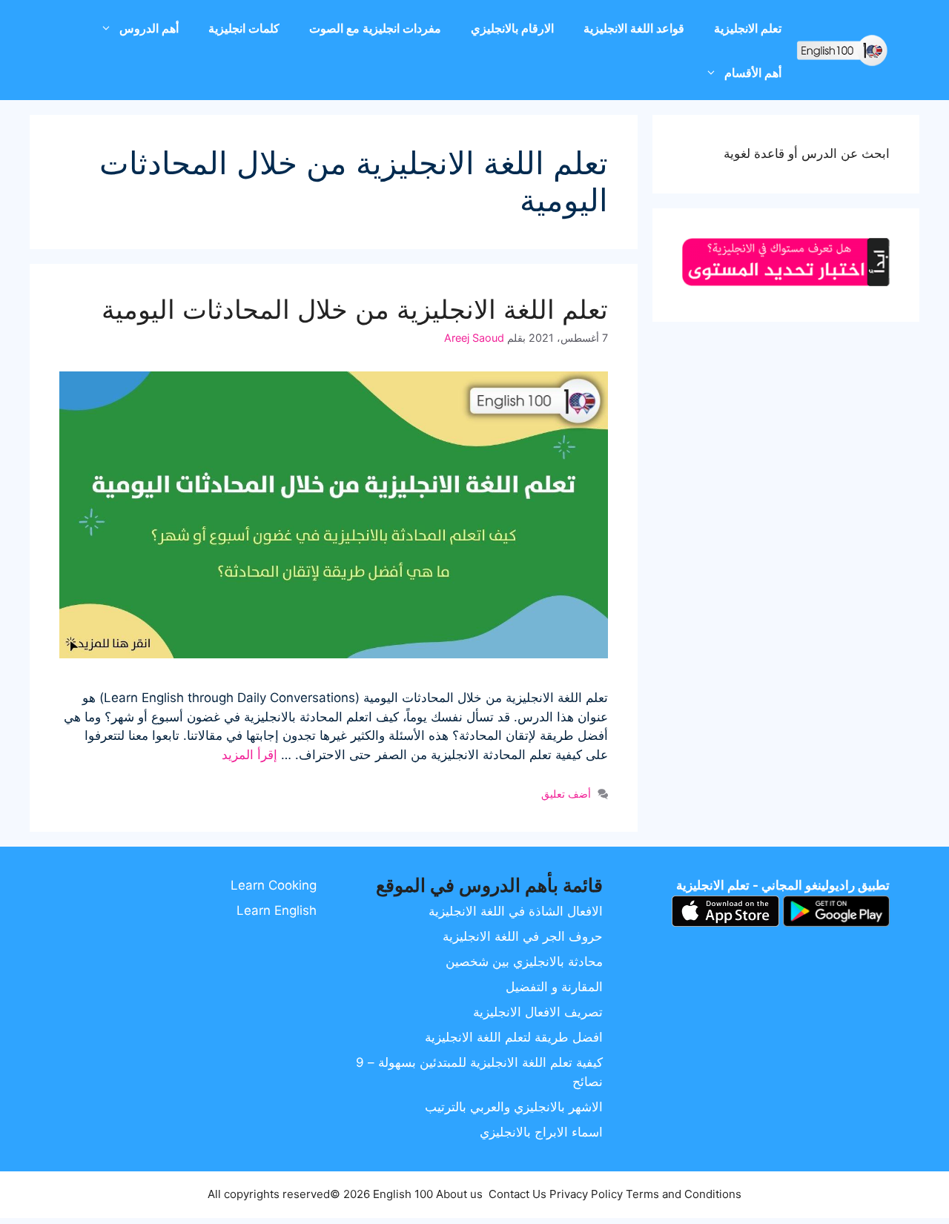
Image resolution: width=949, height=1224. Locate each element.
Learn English (277, 910)
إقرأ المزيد (249, 754)
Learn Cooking (274, 885)
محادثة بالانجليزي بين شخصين (524, 961)
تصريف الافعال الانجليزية (538, 1012)
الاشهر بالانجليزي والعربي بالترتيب (514, 1106)
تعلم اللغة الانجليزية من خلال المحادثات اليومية (355, 309)
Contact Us (517, 1194)
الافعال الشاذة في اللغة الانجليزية (516, 911)
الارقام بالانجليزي (512, 28)
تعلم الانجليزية (747, 28)
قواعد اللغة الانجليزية (633, 28)
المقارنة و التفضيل (554, 986)
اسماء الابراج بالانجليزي (541, 1132)
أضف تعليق (566, 793)
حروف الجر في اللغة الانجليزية (523, 936)
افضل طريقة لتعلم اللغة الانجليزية (514, 1037)
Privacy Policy (586, 1194)
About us (459, 1194)
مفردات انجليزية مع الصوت (375, 28)
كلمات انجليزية (244, 28)
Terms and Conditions (683, 1194)
